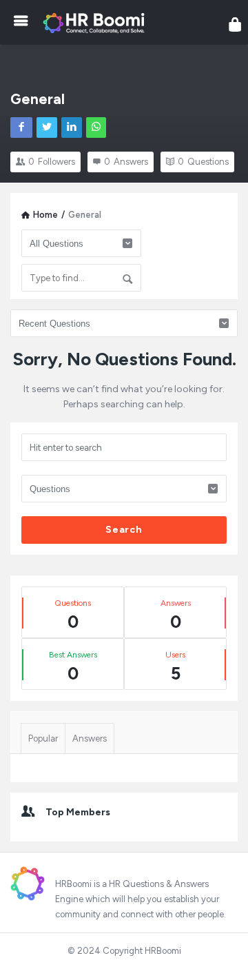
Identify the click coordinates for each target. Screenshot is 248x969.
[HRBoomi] (97, 22)
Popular (43, 738)
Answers (89, 738)
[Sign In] (235, 24)
